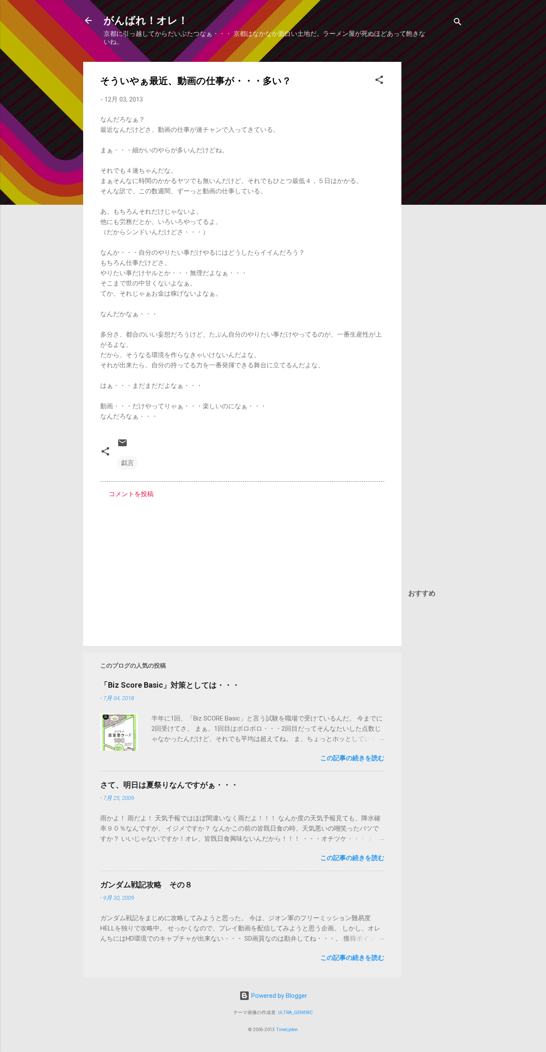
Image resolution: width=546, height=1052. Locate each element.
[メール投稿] (122, 446)
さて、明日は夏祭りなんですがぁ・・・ (169, 784)
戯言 (127, 463)
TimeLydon (287, 1029)
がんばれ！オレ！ (146, 20)
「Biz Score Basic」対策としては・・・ (170, 684)
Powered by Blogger (278, 996)
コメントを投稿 (131, 494)
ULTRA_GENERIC (295, 1012)
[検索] (458, 23)
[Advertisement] (435, 190)
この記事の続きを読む (352, 758)
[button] (379, 81)
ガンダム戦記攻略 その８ (146, 884)
